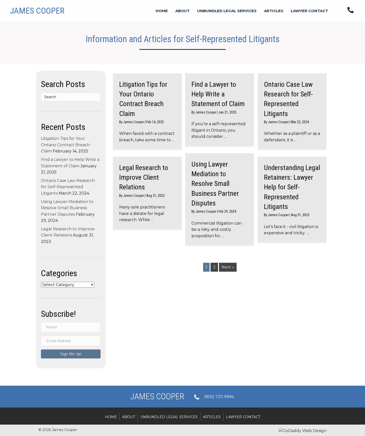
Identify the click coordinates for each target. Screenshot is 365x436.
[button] (71, 353)
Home (111, 417)
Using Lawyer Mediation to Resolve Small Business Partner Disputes (67, 208)
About (128, 417)
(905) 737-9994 (219, 396)
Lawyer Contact (243, 417)
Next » (227, 267)
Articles (212, 417)
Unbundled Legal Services (169, 417)
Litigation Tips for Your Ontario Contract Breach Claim (65, 144)
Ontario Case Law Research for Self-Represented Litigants (68, 187)
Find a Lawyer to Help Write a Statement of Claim (218, 94)
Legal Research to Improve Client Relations (143, 177)
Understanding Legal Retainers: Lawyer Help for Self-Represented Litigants (292, 187)
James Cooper (134, 122)
